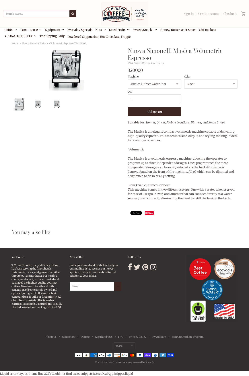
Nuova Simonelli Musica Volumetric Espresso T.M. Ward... (54, 43)
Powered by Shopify (143, 362)
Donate (85, 336)
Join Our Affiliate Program (188, 336)
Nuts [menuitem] (98, 30)
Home (14, 43)
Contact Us (68, 336)
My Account (159, 336)
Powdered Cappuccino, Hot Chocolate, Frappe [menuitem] (99, 36)
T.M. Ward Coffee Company (146, 63)
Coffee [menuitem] (9, 30)
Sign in (189, 13)
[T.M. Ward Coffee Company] (124, 14)
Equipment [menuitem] (52, 30)
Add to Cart (154, 112)
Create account (208, 13)
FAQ (120, 336)
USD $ (119, 345)
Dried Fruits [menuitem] (117, 30)
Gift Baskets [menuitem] (207, 30)
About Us (51, 336)
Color (187, 76)
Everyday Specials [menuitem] (79, 30)
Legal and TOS (103, 336)
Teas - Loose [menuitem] (29, 30)
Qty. (130, 91)
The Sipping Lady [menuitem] (52, 36)
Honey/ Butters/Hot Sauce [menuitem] (178, 30)
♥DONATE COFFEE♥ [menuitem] (19, 36)
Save (150, 213)
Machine (133, 76)
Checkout (230, 13)
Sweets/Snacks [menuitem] (143, 30)
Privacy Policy (137, 336)
